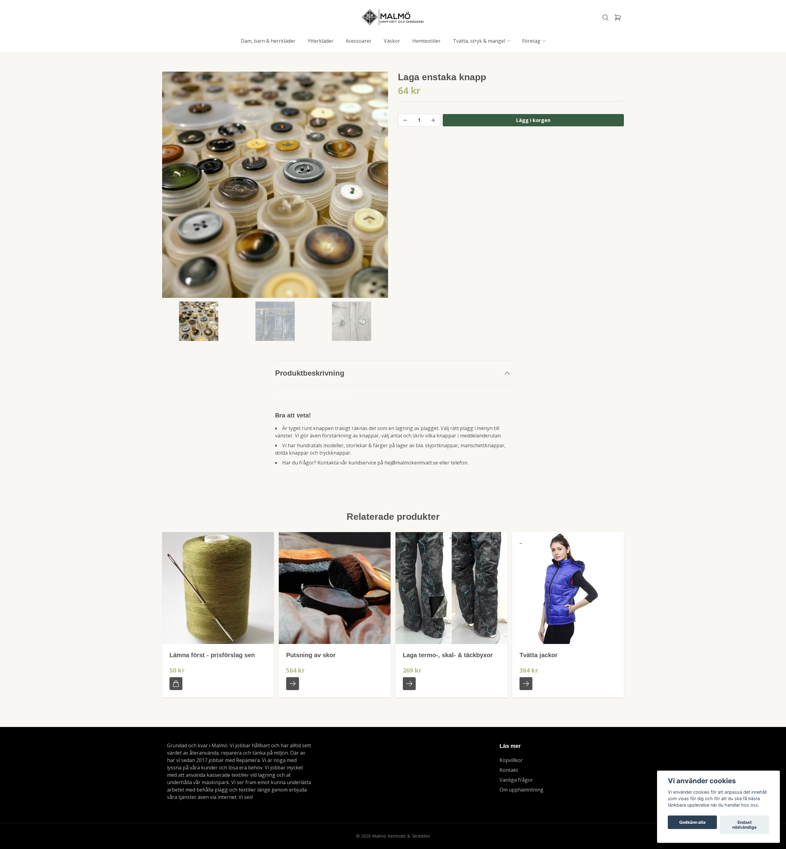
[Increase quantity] (433, 120)
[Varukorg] (618, 17)
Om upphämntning (521, 789)
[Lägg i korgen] (175, 683)
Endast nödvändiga (744, 825)
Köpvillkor (511, 760)
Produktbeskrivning (309, 373)
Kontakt (509, 770)
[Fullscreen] (275, 185)
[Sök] (605, 17)
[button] (377, 187)
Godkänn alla (692, 822)
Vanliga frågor (516, 779)
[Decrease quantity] (405, 120)
